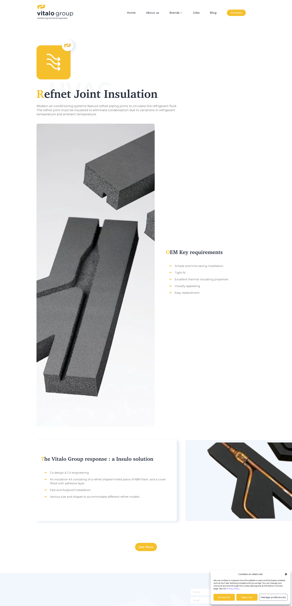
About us (152, 13)
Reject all (246, 597)
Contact (236, 12)
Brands (174, 13)
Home (131, 13)
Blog (213, 13)
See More (146, 547)
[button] (285, 574)
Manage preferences (273, 597)
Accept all (224, 597)
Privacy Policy (233, 588)
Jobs (196, 13)
